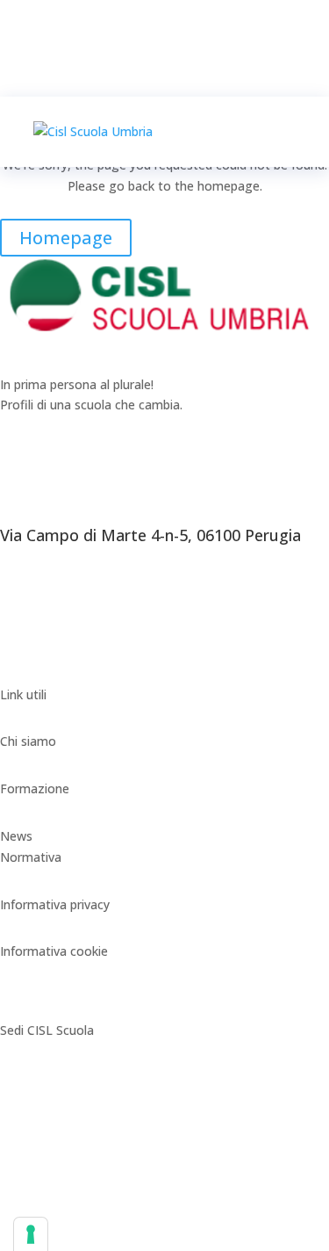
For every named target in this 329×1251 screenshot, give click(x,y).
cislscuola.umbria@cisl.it (68, 673)
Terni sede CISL (44, 1172)
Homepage (65, 237)
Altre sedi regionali (53, 1219)
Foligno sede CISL (51, 1125)
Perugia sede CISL (52, 1077)
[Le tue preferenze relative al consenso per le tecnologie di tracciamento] (30, 1234)
